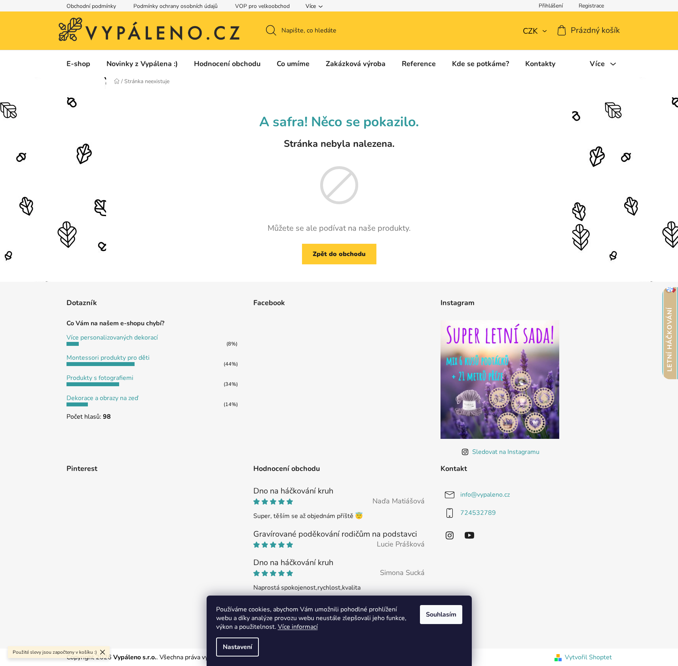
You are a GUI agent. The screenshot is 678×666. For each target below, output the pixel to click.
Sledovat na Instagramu (505, 452)
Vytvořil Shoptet (588, 657)
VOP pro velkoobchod (262, 6)
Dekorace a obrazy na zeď (102, 398)
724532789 (478, 513)
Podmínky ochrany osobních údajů (175, 6)
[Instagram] (450, 535)
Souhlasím (441, 614)
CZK (531, 31)
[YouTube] (469, 535)
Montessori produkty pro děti (108, 357)
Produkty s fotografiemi (99, 378)
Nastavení (237, 647)
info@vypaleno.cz (485, 494)
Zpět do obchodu (339, 254)
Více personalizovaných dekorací (112, 337)
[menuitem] (78, 63)
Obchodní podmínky (91, 6)
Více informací (298, 626)
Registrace (591, 5)
